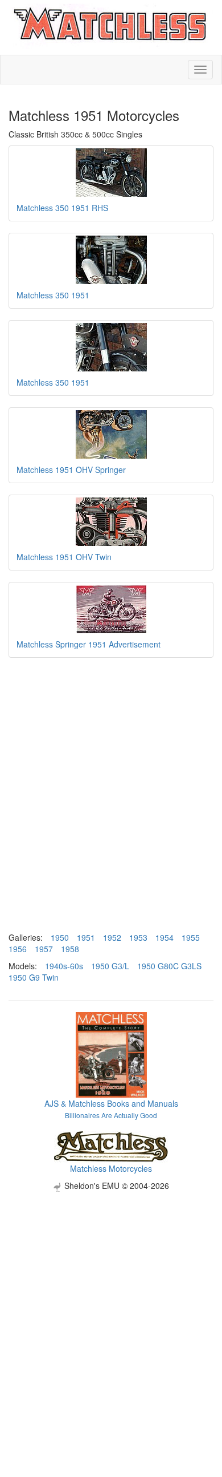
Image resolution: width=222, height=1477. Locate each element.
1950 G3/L (110, 966)
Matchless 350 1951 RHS (62, 207)
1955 (191, 937)
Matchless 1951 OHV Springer (71, 469)
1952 (112, 937)
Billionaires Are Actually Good (111, 1115)
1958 (70, 948)
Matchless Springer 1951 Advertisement (89, 644)
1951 (86, 937)
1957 (44, 948)
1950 (60, 937)
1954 (164, 937)
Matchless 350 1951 (53, 295)
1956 (18, 948)
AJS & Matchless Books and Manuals (111, 1103)
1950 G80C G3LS (169, 966)
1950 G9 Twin (34, 977)
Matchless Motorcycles (111, 1168)
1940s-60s (64, 966)
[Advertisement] (111, 1303)
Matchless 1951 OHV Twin (64, 557)
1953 (138, 937)
